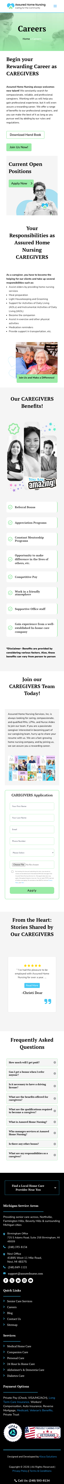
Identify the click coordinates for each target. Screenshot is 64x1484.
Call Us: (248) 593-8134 (34, 1480)
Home (26, 39)
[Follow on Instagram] (24, 1280)
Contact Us (14, 1319)
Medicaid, (23, 1410)
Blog (10, 1313)
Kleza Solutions (48, 1456)
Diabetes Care (15, 1376)
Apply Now (19, 183)
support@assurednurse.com (25, 1273)
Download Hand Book (25, 135)
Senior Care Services (19, 1301)
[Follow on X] (11, 1280)
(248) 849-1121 (17, 1267)
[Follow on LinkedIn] (18, 1280)
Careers (12, 1307)
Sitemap (12, 1325)
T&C (22, 883)
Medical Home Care (19, 1346)
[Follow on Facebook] (5, 1280)
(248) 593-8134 (17, 1247)
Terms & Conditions (41, 1471)
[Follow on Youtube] (30, 1280)
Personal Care (15, 1358)
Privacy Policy (20, 1471)
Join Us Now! (19, 147)
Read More (37, 981)
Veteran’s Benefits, (41, 1410)
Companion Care (17, 1352)
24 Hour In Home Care (21, 1364)
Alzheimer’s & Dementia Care (25, 1370)
